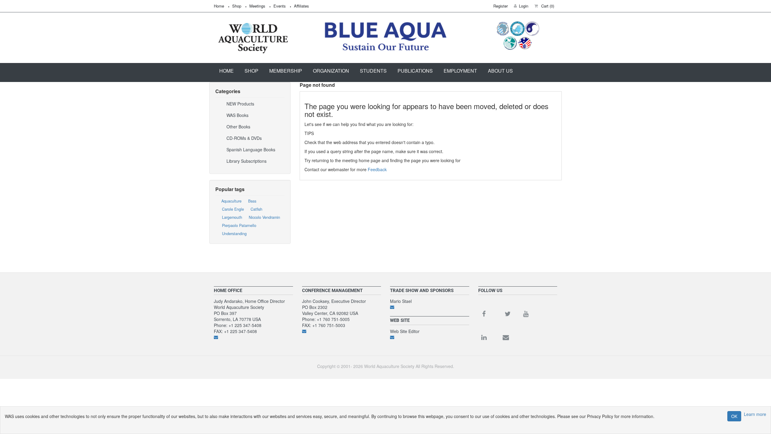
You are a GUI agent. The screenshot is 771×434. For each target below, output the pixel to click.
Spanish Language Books (250, 149)
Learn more (755, 414)
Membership (285, 70)
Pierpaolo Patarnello (239, 225)
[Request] (429, 307)
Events (279, 6)
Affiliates (301, 6)
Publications (415, 70)
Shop (236, 6)
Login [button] (523, 6)
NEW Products (240, 104)
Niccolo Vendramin (264, 217)
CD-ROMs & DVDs (244, 138)
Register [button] (500, 6)
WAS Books (237, 115)
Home (219, 6)
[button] (544, 5)
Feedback (377, 169)
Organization (331, 70)
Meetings (257, 6)
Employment (460, 70)
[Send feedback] (253, 337)
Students (373, 70)
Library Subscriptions (246, 161)
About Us (500, 70)
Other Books (238, 127)
